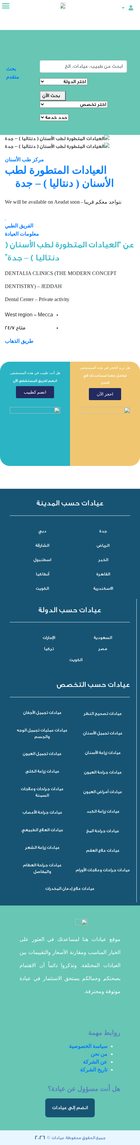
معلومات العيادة (22, 234)
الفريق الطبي (19, 225)
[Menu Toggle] (6, 6)
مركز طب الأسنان (24, 159)
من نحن (99, 1054)
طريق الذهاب (19, 341)
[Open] (123, 7)
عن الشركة (95, 1062)
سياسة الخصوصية (88, 1046)
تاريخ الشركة (93, 1069)
